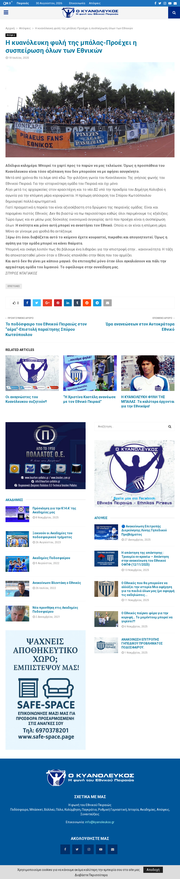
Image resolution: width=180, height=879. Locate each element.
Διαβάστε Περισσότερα (91, 875)
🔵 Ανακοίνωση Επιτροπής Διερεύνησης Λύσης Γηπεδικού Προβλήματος (144, 530)
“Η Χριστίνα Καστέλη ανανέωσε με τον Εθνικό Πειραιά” (89, 399)
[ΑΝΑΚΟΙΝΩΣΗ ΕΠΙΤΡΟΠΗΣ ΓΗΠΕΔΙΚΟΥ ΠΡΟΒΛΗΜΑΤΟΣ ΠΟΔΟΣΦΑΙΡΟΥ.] (106, 645)
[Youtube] (169, 3)
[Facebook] (155, 3)
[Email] (175, 3)
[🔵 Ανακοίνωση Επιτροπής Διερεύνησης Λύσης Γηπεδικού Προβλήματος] (106, 532)
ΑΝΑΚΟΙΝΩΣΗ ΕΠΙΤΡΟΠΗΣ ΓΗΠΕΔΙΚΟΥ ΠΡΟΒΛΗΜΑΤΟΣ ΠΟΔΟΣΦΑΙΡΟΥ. (142, 643)
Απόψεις (95, 3)
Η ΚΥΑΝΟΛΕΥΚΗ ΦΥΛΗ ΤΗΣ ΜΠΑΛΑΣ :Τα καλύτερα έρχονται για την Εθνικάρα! (147, 401)
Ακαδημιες (14, 500)
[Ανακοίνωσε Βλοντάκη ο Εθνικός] (17, 589)
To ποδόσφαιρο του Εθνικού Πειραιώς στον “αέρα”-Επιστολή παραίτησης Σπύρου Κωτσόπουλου (46, 329)
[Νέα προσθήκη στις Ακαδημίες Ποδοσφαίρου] (17, 613)
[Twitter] (159, 3)
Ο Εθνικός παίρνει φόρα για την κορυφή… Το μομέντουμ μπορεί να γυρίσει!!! (147, 617)
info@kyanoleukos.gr (99, 822)
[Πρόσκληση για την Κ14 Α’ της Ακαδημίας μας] (17, 514)
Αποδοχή (153, 870)
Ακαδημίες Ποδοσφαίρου (51, 558)
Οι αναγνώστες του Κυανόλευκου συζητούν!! (26, 399)
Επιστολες (14, 286)
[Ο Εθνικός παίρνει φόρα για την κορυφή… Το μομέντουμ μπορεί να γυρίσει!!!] (106, 619)
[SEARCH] (170, 426)
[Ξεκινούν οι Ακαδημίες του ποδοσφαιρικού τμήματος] (17, 539)
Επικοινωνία (77, 3)
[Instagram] (165, 3)
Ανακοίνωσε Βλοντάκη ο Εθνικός (56, 583)
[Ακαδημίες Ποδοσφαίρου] (17, 564)
